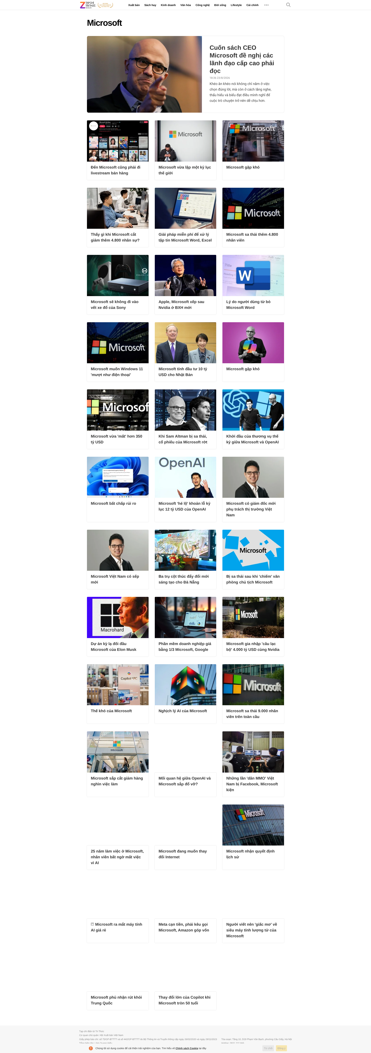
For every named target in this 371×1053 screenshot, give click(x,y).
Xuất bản (134, 5)
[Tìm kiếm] (288, 5)
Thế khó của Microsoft (111, 711)
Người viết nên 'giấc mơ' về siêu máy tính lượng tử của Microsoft (251, 930)
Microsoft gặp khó (243, 167)
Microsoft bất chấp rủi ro (113, 503)
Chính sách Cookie (187, 1048)
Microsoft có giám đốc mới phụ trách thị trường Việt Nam (251, 509)
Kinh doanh (168, 5)
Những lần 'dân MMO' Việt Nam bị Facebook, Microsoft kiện (252, 784)
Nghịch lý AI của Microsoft (183, 711)
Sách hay (150, 5)
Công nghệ (203, 5)
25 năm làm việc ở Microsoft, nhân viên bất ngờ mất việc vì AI (117, 857)
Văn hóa (185, 5)
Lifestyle (236, 5)
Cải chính (252, 5)
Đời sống (220, 5)
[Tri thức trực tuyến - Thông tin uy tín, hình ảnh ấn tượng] (96, 5)
